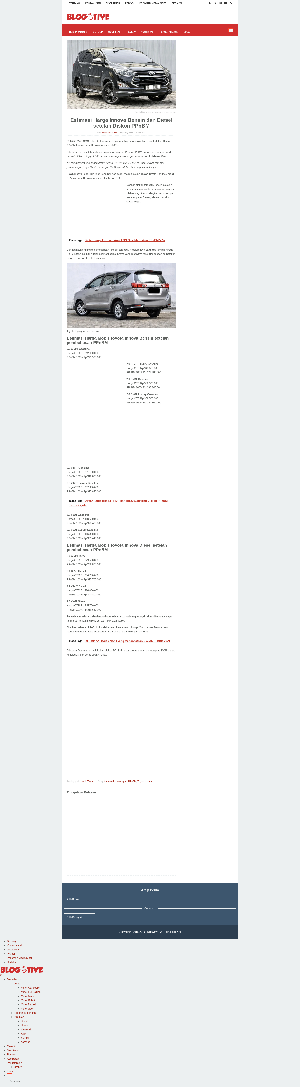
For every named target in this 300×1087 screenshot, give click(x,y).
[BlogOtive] (88, 16)
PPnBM (132, 781)
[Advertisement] (96, 208)
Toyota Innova (145, 781)
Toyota (90, 781)
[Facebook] (210, 3)
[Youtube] (225, 3)
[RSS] (230, 3)
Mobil (83, 781)
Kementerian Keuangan (115, 781)
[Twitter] (215, 3)
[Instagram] (220, 3)
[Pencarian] (230, 30)
